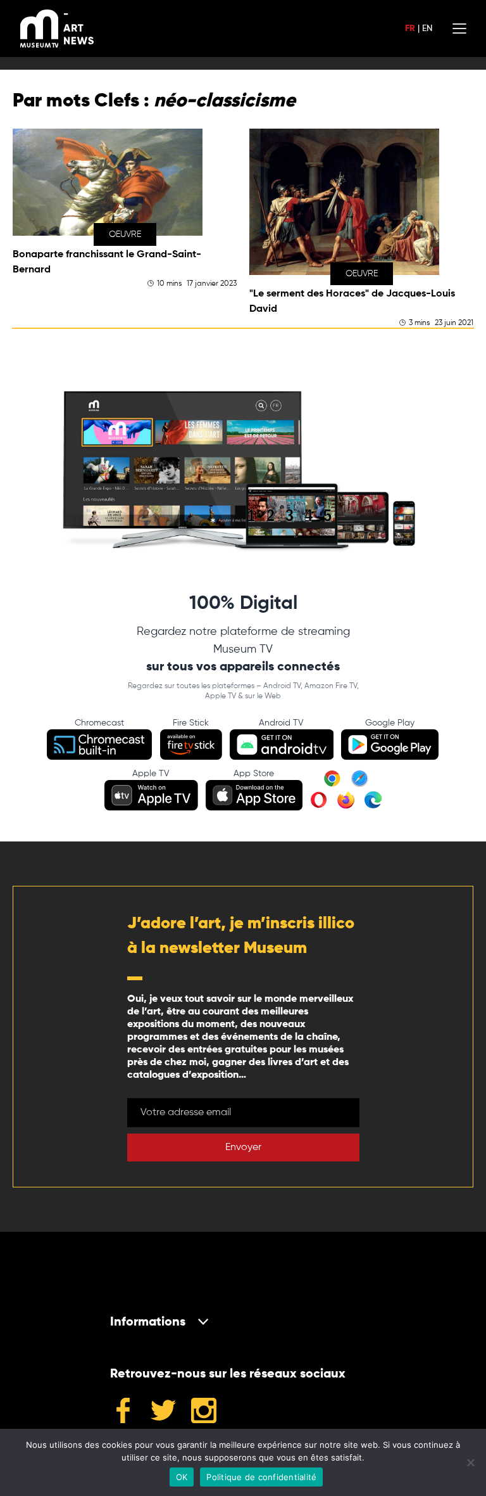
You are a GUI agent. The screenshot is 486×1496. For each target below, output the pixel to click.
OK (182, 1477)
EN (427, 28)
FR (410, 28)
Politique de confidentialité (261, 1477)
